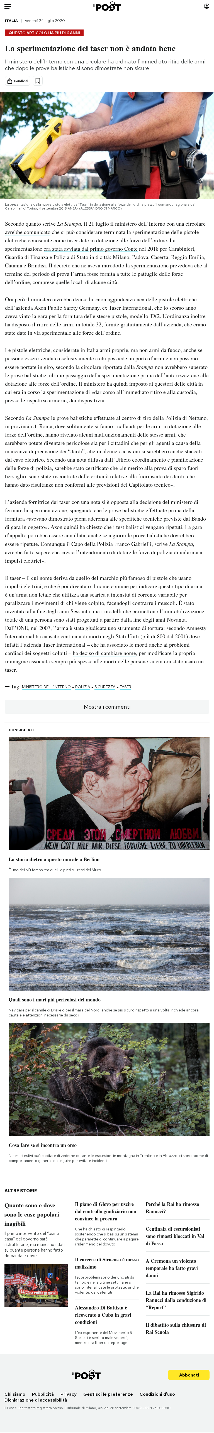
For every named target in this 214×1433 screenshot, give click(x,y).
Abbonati (189, 1375)
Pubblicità (43, 1394)
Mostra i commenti (107, 706)
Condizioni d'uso (157, 1394)
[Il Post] (107, 6)
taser (125, 686)
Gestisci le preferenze (108, 1394)
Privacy (68, 1394)
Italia (11, 20)
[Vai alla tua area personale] (207, 6)
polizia (82, 686)
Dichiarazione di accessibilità (35, 1400)
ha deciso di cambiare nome (104, 653)
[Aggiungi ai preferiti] (37, 80)
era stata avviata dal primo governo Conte (91, 248)
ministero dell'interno (46, 686)
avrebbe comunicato (27, 232)
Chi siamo (14, 1394)
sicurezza (104, 686)
